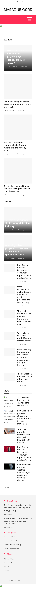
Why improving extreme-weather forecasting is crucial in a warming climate (24, 472)
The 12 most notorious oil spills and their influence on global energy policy (17, 508)
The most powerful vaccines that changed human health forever (23, 436)
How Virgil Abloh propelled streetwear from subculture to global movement (24, 417)
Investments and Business (13, 541)
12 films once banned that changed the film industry (23, 401)
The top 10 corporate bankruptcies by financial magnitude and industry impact (15, 146)
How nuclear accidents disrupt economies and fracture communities (18, 521)
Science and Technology (12, 545)
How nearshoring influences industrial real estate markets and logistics (17, 104)
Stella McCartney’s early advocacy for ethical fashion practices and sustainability (24, 295)
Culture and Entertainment (13, 537)
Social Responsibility (11, 549)
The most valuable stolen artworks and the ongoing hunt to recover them (24, 317)
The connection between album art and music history (24, 378)
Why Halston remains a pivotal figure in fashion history (24, 337)
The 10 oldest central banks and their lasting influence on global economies (17, 189)
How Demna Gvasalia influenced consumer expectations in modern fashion (24, 271)
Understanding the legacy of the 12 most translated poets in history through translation (24, 357)
